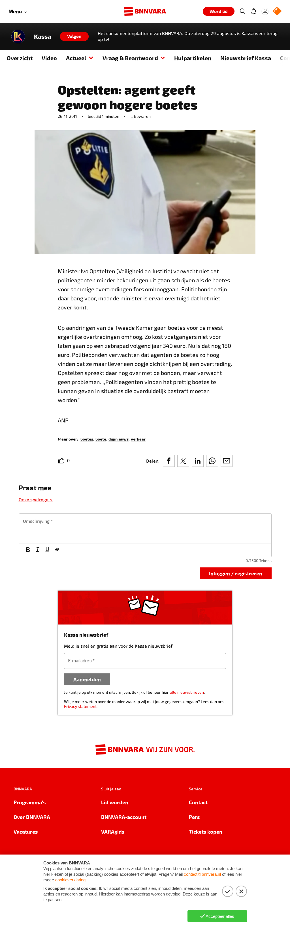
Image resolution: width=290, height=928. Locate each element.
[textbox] (145, 528)
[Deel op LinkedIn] (197, 461)
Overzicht (20, 58)
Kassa (42, 36)
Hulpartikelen (192, 58)
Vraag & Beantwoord (130, 58)
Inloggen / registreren (235, 573)
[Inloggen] (265, 11)
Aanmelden (87, 679)
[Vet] (28, 550)
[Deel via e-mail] (226, 461)
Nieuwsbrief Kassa (245, 58)
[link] (86, 438)
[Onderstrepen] (47, 550)
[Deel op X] (183, 461)
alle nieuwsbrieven (187, 692)
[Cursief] (37, 550)
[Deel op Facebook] (168, 461)
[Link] (56, 550)
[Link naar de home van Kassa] (18, 36)
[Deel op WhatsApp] (212, 461)
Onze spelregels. (36, 499)
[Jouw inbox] (253, 11)
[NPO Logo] (277, 11)
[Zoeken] (242, 11)
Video (49, 58)
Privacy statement (80, 706)
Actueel (76, 58)
